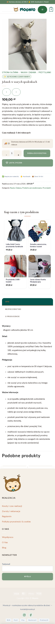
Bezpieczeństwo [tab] (13, 309)
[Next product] (6, 92)
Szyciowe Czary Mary (18, 77)
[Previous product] (16, 92)
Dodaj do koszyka (36, 153)
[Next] (52, 468)
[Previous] (2, 468)
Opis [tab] (7, 302)
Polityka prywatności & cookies (16, 522)
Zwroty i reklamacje (11, 511)
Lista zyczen (14, 162)
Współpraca (7, 537)
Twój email (6, 564)
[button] (42, 9)
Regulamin (6, 516)
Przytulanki (45, 72)
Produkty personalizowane (32, 188)
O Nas (5, 542)
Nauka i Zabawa (28, 72)
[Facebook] (30, 615)
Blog (4, 548)
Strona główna (10, 72)
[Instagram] (24, 615)
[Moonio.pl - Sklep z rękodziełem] (24, 9)
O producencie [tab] (12, 316)
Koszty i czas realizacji (12, 506)
